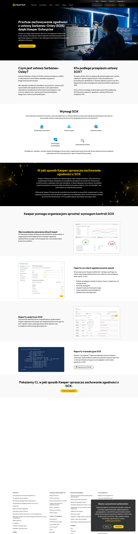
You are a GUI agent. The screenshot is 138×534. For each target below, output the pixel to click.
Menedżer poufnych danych (20, 511)
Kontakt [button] (71, 5)
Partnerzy (103, 1)
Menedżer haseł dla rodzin (20, 528)
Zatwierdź (118, 526)
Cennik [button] (51, 5)
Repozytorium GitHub (84, 367)
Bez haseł (52, 532)
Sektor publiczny (17, 520)
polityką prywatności (113, 521)
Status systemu (53, 512)
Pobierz (57, 5)
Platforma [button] (34, 5)
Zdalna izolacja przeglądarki (20, 508)
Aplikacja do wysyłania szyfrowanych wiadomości (81, 508)
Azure (51, 529)
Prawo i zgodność (54, 507)
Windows (73, 531)
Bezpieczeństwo (54, 495)
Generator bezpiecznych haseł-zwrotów (82, 505)
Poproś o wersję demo (27, 46)
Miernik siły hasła (75, 514)
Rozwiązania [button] (42, 5)
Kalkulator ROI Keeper (77, 511)
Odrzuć (107, 526)
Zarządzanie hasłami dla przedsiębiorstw (24, 495)
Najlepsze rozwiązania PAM (105, 495)
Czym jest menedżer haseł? (105, 498)
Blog (97, 1)
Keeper (19, 5)
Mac (72, 528)
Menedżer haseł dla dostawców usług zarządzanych (27, 514)
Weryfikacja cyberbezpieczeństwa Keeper (82, 522)
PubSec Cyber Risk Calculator (79, 519)
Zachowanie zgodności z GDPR (58, 501)
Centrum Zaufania (54, 498)
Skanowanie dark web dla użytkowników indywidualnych (82, 496)
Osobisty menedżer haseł (20, 526)
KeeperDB (16, 506)
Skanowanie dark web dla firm (79, 499)
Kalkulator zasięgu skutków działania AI (81, 516)
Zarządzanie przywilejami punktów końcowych (25, 503)
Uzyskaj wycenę (97, 5)
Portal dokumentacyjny (55, 522)
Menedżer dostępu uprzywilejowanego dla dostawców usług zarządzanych (29, 517)
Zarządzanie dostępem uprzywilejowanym (24, 501)
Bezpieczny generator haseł (78, 502)
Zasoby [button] (64, 5)
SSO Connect (53, 527)
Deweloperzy (53, 519)
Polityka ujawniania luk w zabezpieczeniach (56, 504)
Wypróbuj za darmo (110, 5)
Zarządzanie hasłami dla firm (21, 498)
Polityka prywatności (55, 510)
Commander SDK (54, 524)
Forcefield (15, 523)
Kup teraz (121, 5)
